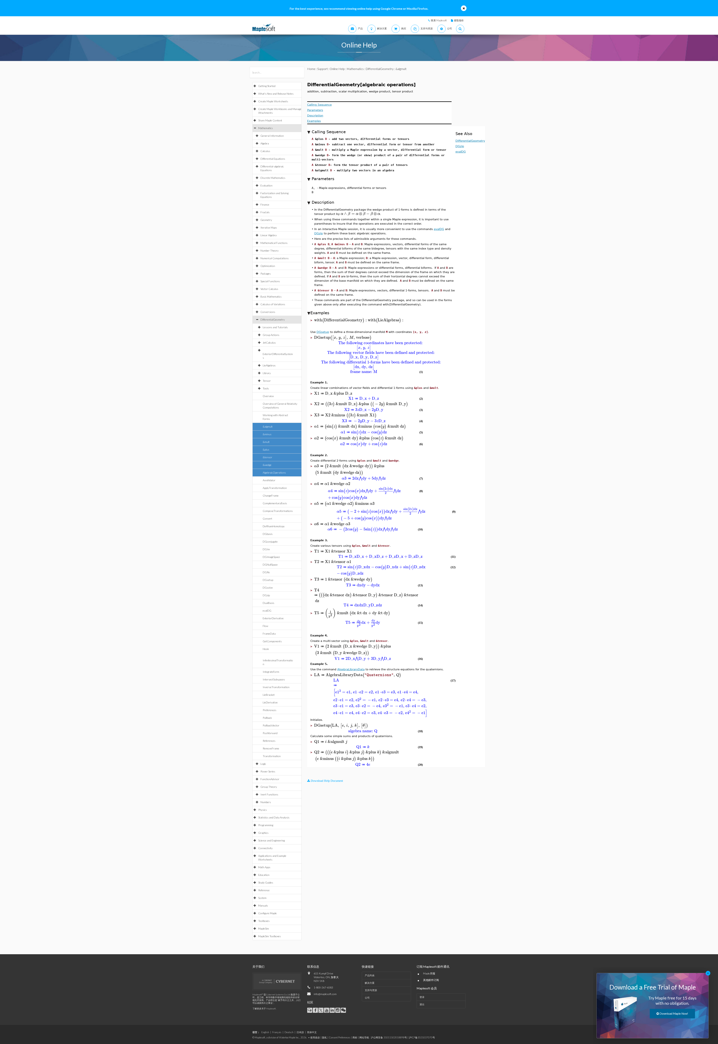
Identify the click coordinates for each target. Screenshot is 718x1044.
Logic (263, 763)
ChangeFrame (271, 495)
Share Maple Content (270, 120)
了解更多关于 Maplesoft (264, 1008)
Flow (265, 625)
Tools (266, 388)
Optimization (267, 265)
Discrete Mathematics (272, 177)
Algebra (264, 143)
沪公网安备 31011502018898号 (389, 1037)
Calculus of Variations (272, 304)
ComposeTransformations (278, 510)
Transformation (272, 756)
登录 (422, 997)
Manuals (263, 905)
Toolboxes (264, 920)
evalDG (267, 610)
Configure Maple (267, 913)
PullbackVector (271, 725)
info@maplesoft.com (325, 994)
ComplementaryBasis (275, 503)
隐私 (324, 1037)
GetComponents (272, 641)
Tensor (267, 380)
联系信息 (313, 966)
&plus (266, 449)
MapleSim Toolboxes (269, 936)
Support (322, 69)
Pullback (267, 717)
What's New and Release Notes (276, 93)
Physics (262, 809)
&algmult (268, 426)
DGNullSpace (270, 564)
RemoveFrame (271, 748)
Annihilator (269, 480)
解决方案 (370, 982)
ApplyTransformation (275, 487)
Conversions (267, 311)
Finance (264, 204)
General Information (272, 135)
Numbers (265, 802)
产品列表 (370, 975)
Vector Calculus (269, 288)
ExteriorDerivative (273, 618)
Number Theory (269, 250)
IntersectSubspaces (274, 679)
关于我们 (258, 966)
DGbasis (268, 533)
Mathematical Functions (274, 242)
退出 (422, 1004)
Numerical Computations (274, 258)
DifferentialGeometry (272, 319)
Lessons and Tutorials (275, 327)
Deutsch (289, 1032)
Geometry (266, 219)
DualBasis (268, 602)
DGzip (266, 595)
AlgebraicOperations (274, 472)
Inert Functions (269, 794)
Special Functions (270, 281)
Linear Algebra (268, 235)
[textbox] (360, 213)
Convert (267, 518)
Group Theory (268, 786)
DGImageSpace (271, 556)
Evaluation (266, 185)
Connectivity (265, 848)
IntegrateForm (271, 671)
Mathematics (265, 128)
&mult (266, 441)
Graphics (263, 832)
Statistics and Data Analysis (273, 817)
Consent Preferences (339, 1037)
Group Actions (271, 334)
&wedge (267, 464)
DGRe (266, 572)
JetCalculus (269, 342)
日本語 (300, 1032)
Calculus (265, 151)
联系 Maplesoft (439, 20)
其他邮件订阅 (431, 980)
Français (276, 1032)
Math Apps (264, 867)
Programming (265, 825)
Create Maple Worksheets (273, 101)
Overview (268, 396)
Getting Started (266, 86)
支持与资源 (371, 990)
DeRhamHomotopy (274, 526)
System (262, 897)
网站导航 (364, 1037)
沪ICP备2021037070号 (422, 1037)
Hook (266, 648)
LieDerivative (270, 702)
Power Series (267, 771)
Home (311, 69)
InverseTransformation (276, 687)
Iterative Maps (268, 227)
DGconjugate (270, 541)
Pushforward (270, 733)
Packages (265, 273)
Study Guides (265, 882)
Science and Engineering (271, 840)
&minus (267, 434)
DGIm (266, 549)
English (265, 1032)
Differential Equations (272, 158)
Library (267, 373)
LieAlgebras (269, 365)
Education (263, 874)
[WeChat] (343, 1010)
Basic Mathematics (271, 296)
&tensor (267, 457)
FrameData (269, 633)
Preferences (269, 710)
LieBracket (269, 694)
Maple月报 (429, 973)
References (269, 740)
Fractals (265, 212)
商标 (354, 1037)
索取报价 (459, 20)
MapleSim (263, 928)
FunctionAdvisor (269, 779)
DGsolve (268, 587)
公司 (367, 997)
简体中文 (312, 1032)
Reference (264, 890)
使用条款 (315, 1037)
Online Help (337, 69)
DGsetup (268, 579)
